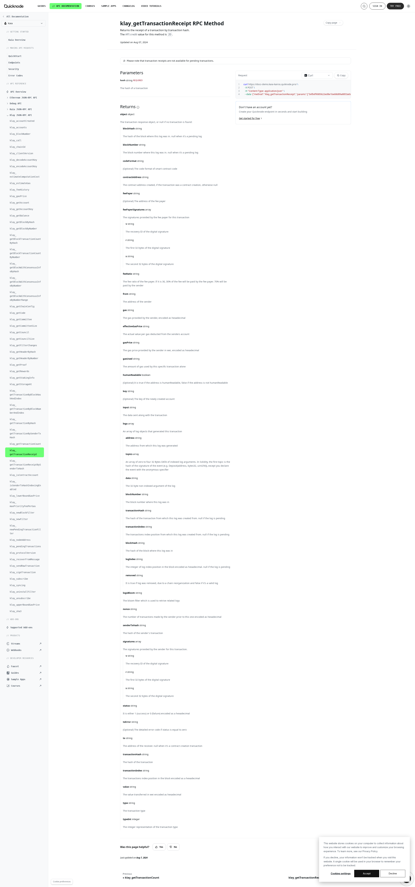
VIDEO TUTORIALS (151, 6)
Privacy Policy (369, 851)
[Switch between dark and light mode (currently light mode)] (408, 6)
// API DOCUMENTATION (65, 6)
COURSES (90, 6)
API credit (131, 34)
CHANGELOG (129, 6)
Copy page (331, 22)
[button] (25, 98)
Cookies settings (341, 873)
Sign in (377, 6)
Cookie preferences (62, 881)
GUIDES (42, 6)
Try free (395, 6)
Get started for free (249, 118)
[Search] (364, 6)
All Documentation (17, 16)
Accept (367, 873)
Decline (393, 873)
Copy (342, 75)
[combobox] (23, 23)
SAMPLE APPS (108, 6)
